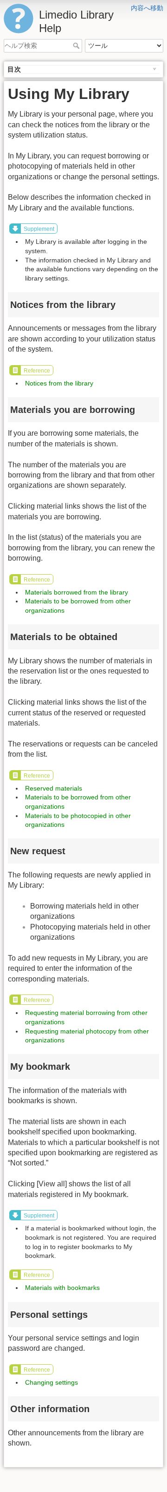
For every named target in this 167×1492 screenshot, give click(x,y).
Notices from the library (59, 383)
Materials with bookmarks (62, 1287)
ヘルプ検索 (77, 45)
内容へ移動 (147, 8)
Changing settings (51, 1382)
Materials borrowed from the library (76, 592)
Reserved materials (53, 788)
